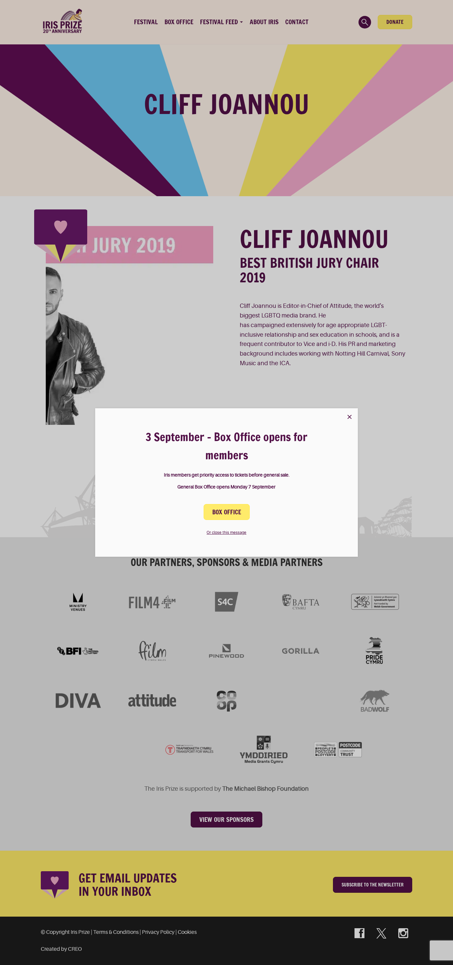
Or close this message (226, 532)
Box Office (226, 512)
